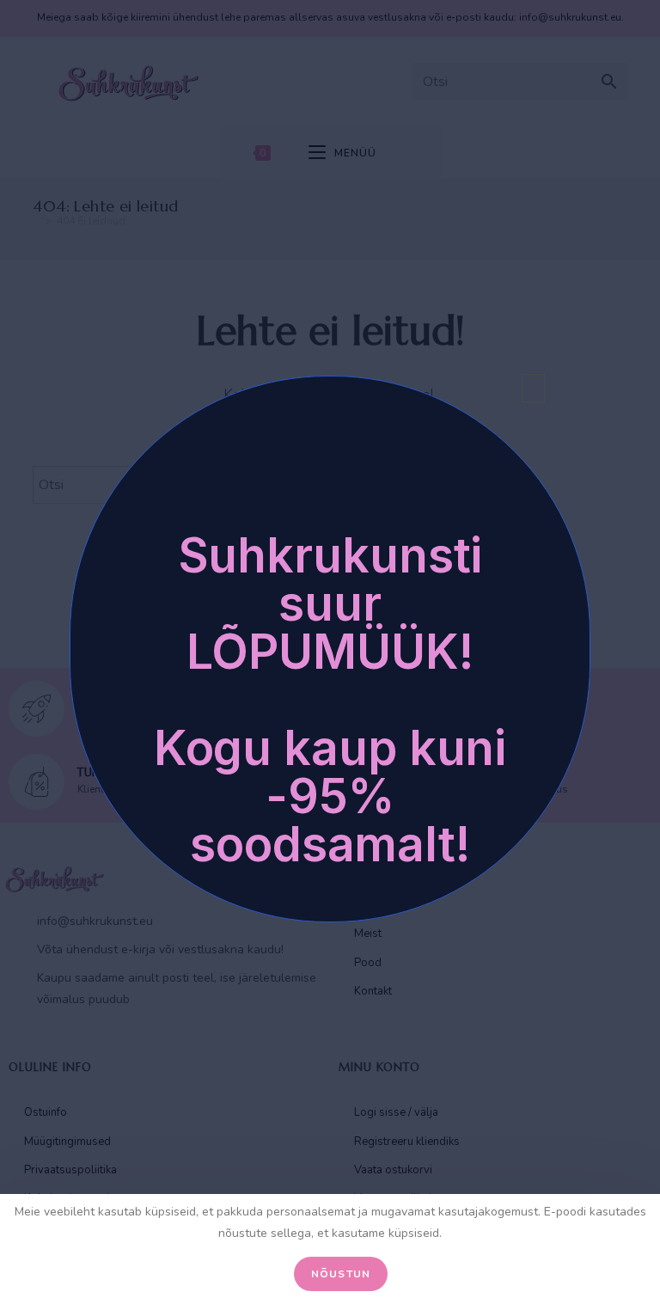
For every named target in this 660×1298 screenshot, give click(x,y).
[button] (533, 388)
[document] (330, 649)
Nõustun (340, 1274)
